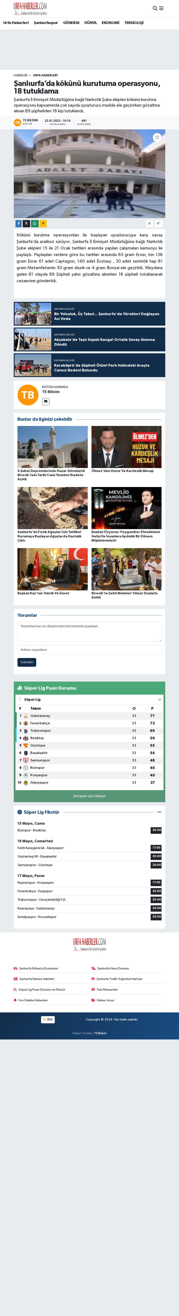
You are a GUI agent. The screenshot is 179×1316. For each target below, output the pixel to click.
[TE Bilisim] (27, 395)
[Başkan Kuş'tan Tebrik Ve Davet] (52, 569)
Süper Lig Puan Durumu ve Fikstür (42, 989)
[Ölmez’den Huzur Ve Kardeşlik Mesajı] (126, 447)
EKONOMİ (110, 23)
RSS (50, 1019)
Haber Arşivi (105, 1000)
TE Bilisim (51, 392)
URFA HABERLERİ (45, 75)
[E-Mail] (45, 401)
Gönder (27, 662)
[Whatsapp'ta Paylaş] (35, 223)
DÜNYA (90, 23)
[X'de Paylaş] (26, 223)
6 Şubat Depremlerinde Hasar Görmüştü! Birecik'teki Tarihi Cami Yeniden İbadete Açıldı (51, 475)
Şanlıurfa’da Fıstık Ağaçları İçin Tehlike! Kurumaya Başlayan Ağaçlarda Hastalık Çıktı (49, 536)
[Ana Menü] (161, 8)
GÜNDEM (71, 23)
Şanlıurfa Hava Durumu (113, 968)
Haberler (21, 75)
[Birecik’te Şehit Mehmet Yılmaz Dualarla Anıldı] (126, 569)
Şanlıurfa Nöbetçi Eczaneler (38, 968)
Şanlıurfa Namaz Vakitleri (37, 979)
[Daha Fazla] (43, 223)
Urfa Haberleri (16, 23)
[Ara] (155, 8)
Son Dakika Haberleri (33, 1000)
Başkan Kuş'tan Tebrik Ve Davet (43, 593)
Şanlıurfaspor (46, 23)
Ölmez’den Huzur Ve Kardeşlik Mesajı (122, 471)
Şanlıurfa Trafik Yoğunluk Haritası (119, 979)
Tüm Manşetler (107, 989)
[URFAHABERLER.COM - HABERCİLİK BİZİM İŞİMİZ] (30, 9)
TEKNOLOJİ (134, 23)
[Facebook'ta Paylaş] (18, 223)
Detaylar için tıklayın (89, 796)
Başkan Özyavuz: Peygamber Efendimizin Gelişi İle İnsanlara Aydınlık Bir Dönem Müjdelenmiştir (125, 536)
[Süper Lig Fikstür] (159, 812)
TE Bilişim (100, 1033)
